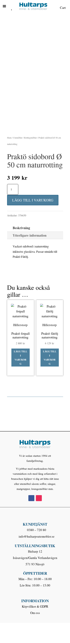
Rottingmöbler (30, 137)
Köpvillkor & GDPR (35, 606)
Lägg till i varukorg (32, 200)
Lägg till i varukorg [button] (20, 357)
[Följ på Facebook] (31, 498)
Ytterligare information (29, 235)
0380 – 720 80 (36, 530)
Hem (9, 137)
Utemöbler (17, 137)
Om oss (35, 613)
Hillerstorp (20, 325)
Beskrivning (21, 227)
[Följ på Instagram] (39, 498)
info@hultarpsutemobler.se (37, 536)
